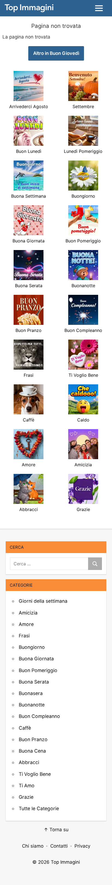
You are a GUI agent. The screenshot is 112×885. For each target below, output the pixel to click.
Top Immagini (65, 862)
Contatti (59, 846)
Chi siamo (32, 846)
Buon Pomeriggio (38, 670)
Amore (26, 624)
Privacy (82, 846)
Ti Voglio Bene (35, 774)
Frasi (24, 635)
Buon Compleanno (39, 716)
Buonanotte (32, 705)
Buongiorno (32, 647)
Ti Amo (27, 785)
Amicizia (28, 613)
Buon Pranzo (33, 739)
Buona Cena (32, 751)
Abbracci (29, 762)
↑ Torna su (56, 829)
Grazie (26, 797)
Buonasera (31, 693)
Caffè (25, 728)
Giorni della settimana (43, 601)
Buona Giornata (36, 658)
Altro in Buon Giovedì (56, 53)
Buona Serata (34, 682)
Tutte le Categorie (39, 808)
